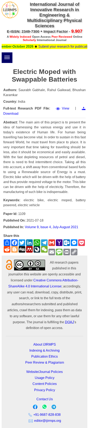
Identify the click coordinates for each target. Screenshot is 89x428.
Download (10, 113)
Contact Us (44, 399)
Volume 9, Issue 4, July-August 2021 (51, 227)
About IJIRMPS (44, 344)
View (65, 108)
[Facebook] (35, 408)
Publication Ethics (44, 356)
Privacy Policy (44, 390)
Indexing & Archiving (44, 350)
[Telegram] (54, 408)
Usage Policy (44, 378)
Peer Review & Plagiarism (44, 362)
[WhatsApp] (44, 408)
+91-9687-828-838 (46, 414)
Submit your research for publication (62, 46)
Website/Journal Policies (44, 372)
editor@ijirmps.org (47, 420)
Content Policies (44, 384)
